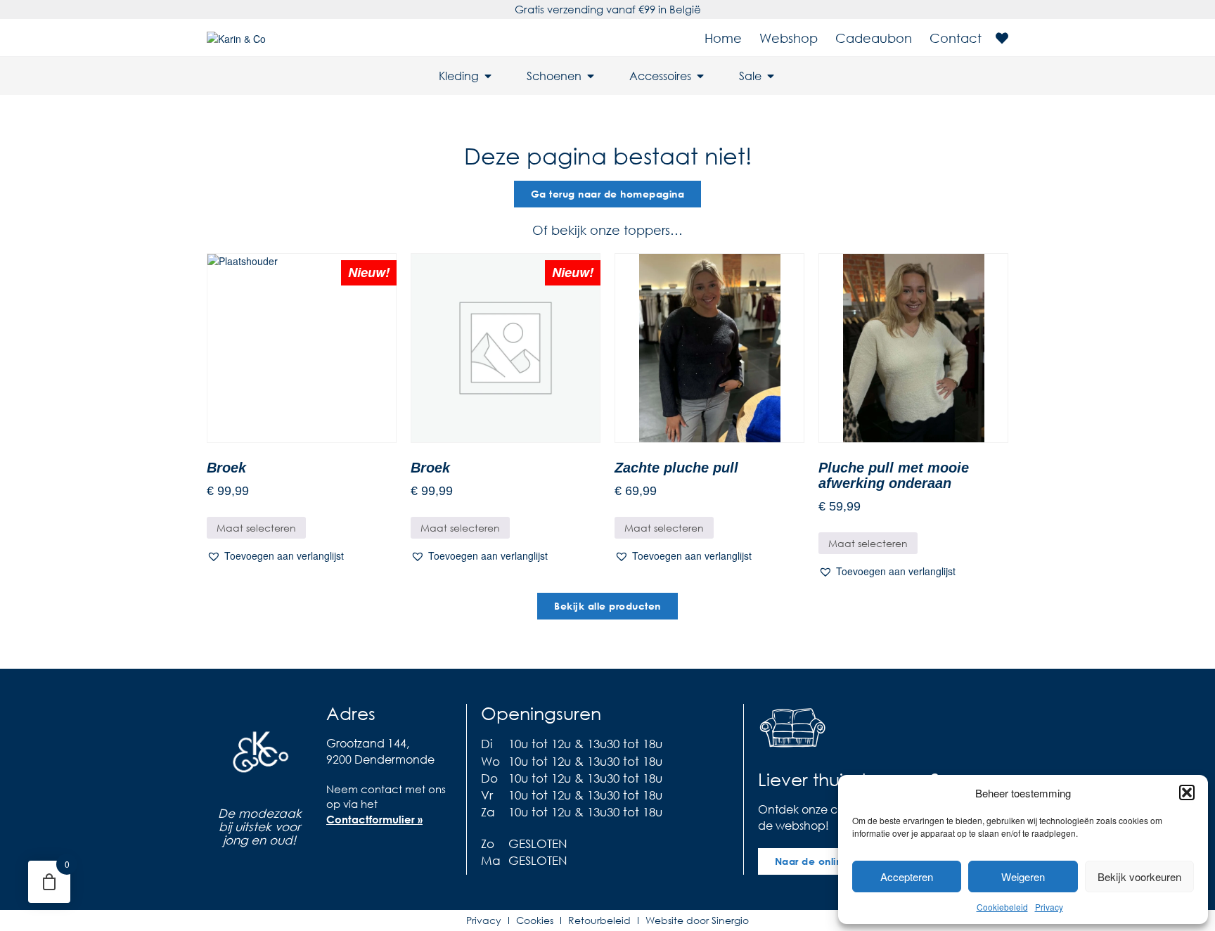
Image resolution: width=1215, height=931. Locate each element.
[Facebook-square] (336, 851)
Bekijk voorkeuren (1139, 876)
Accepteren (906, 876)
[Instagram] (364, 851)
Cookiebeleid (1002, 907)
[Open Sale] (770, 76)
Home (723, 38)
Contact (956, 38)
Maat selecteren (256, 527)
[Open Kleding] (488, 76)
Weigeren (1023, 876)
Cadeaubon (873, 38)
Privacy (1049, 907)
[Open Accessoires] (700, 76)
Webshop (788, 38)
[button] (1187, 792)
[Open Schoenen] (590, 76)
